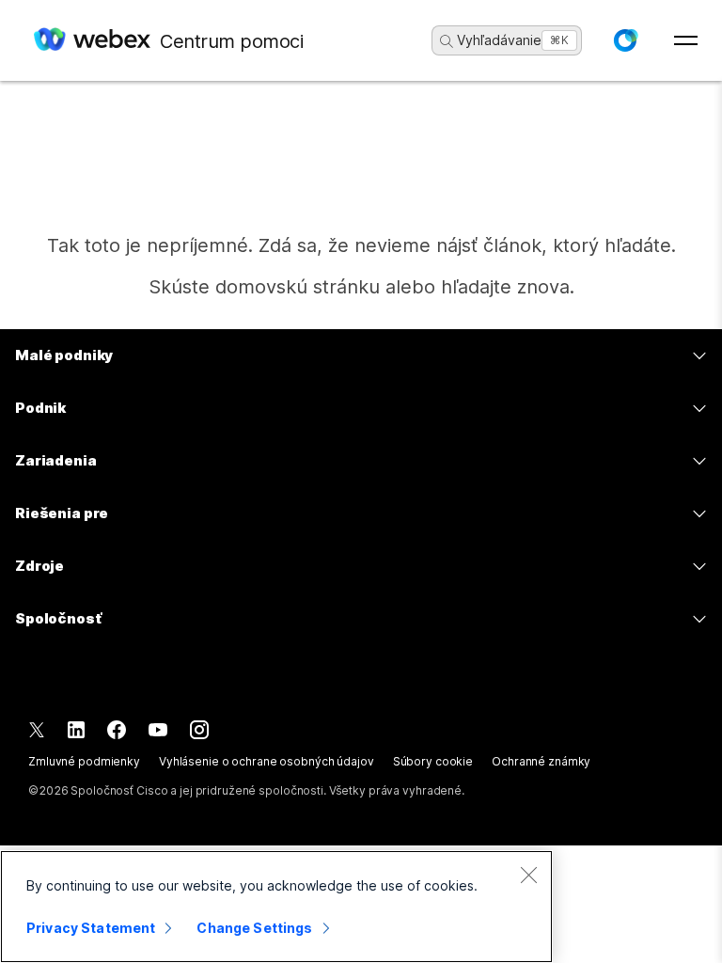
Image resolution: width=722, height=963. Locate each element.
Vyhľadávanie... (505, 40)
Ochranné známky (541, 761)
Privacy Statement (90, 928)
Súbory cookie (433, 761)
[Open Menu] (685, 40)
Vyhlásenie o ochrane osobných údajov (266, 761)
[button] (625, 40)
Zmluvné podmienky (84, 761)
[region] (276, 906)
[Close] (528, 874)
